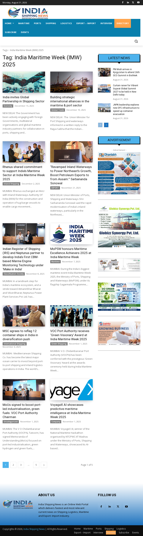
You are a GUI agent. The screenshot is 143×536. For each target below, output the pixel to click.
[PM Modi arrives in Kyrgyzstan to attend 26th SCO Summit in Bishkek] (104, 72)
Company (55, 421)
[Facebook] (123, 3)
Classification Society (14, 274)
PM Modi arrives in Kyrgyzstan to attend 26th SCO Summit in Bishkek (126, 72)
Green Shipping (58, 343)
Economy (8, 106)
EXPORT (55, 188)
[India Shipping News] (28, 13)
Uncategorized (11, 421)
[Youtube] (138, 3)
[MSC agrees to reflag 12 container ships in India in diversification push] (24, 315)
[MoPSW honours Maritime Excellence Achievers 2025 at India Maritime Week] (71, 233)
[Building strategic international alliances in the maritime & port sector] (71, 82)
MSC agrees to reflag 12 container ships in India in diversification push (20, 335)
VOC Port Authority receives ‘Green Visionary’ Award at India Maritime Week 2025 (69, 335)
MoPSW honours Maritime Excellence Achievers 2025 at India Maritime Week (70, 253)
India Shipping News (34, 529)
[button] (136, 41)
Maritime (55, 261)
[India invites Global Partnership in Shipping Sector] (24, 82)
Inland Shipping (11, 183)
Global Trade (57, 110)
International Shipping (15, 343)
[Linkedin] (128, 3)
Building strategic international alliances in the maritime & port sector (69, 101)
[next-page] (44, 465)
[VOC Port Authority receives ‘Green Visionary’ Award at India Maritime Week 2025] (71, 315)
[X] (133, 3)
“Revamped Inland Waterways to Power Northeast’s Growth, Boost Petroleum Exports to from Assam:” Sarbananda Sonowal (71, 175)
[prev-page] (100, 125)
